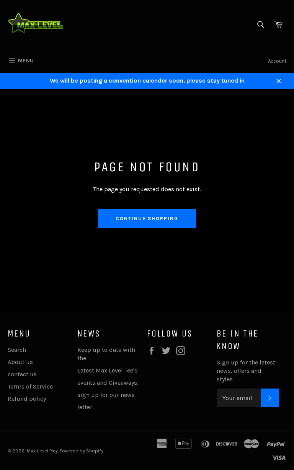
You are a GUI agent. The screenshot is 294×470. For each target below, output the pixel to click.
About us (20, 362)
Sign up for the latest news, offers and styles (246, 371)
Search (17, 349)
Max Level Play (42, 451)
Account (277, 61)
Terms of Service (30, 386)
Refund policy (27, 398)
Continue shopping (147, 218)
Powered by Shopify (81, 451)
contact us (22, 374)
